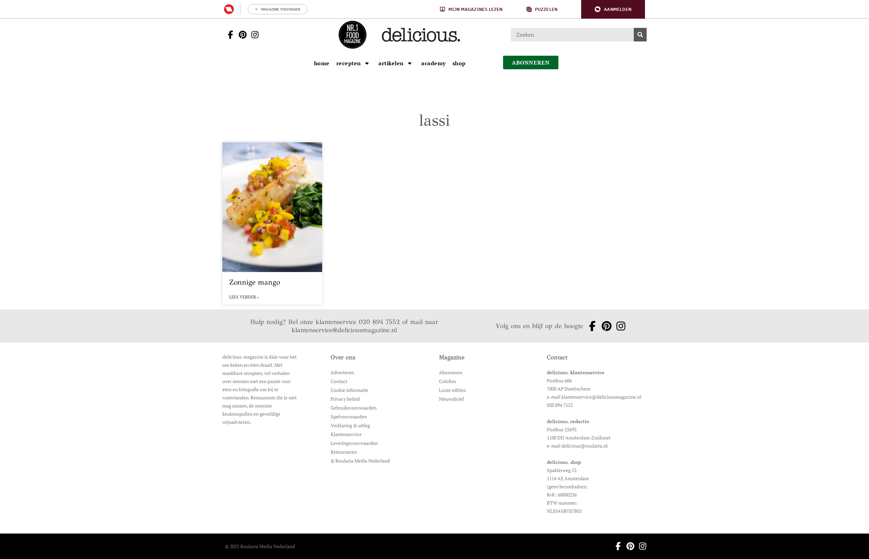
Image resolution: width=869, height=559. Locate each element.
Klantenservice (346, 434)
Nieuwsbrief (451, 399)
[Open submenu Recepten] (367, 63)
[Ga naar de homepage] (352, 35)
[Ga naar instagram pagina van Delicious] (253, 35)
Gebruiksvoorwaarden (353, 407)
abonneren (531, 62)
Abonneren (450, 372)
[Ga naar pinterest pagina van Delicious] (241, 35)
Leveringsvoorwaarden (354, 443)
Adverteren (342, 372)
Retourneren (344, 452)
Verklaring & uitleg (350, 425)
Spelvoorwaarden (349, 416)
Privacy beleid (345, 399)
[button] (613, 9)
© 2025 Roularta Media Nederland (260, 546)
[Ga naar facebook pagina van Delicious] (228, 35)
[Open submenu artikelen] (409, 63)
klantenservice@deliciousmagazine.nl (344, 330)
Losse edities (452, 390)
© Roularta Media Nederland (360, 460)
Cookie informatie (349, 390)
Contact (339, 381)
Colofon (447, 381)
